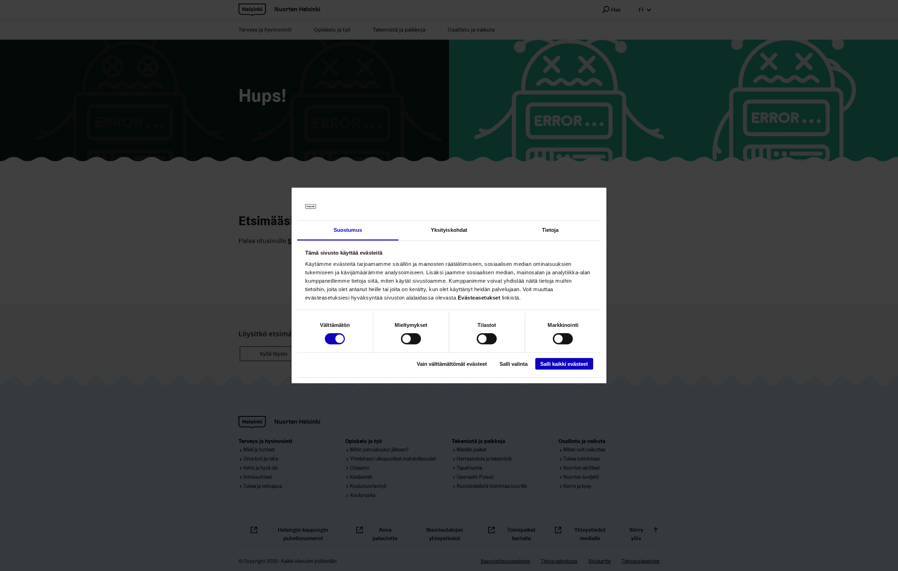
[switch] (411, 338)
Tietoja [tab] (550, 230)
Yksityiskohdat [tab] (449, 230)
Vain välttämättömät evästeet (452, 364)
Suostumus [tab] (348, 230)
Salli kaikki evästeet (564, 364)
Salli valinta (514, 364)
